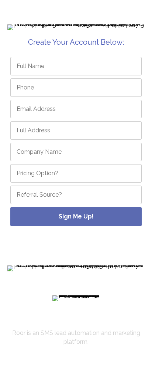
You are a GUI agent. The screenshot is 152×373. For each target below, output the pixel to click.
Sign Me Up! (76, 216)
